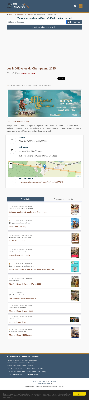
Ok (79, 393)
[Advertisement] (44, 50)
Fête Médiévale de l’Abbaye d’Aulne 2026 (25, 284)
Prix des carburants (15, 369)
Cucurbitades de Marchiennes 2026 (23, 298)
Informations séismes (15, 374)
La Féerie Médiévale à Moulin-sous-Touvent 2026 (28, 212)
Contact (35, 381)
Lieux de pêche (32, 374)
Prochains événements (63, 199)
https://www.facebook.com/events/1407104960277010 (41, 182)
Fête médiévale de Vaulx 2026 (21, 311)
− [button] (11, 166)
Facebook (53, 381)
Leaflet (79, 176)
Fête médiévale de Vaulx (18, 322)
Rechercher (75, 22)
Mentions (42, 381)
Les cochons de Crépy (17, 226)
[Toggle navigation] (80, 6)
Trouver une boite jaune (16, 372)
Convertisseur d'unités (35, 369)
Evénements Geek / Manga (36, 372)
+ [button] (11, 163)
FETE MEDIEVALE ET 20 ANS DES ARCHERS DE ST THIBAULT (31, 269)
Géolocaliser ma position (45, 27)
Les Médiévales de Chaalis (19, 241)
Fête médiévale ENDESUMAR (20, 335)
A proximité (25, 199)
